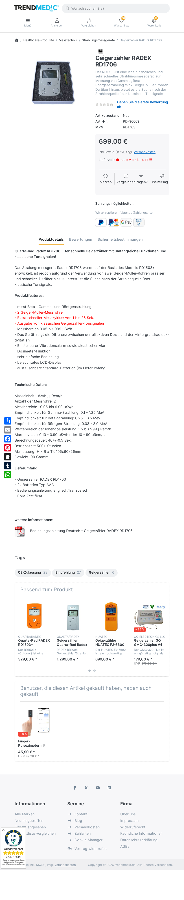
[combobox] (116, 8)
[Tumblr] (7, 465)
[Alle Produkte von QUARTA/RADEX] (100, 51)
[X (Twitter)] (86, 788)
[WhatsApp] (7, 474)
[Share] (7, 420)
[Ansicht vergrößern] (52, 86)
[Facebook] (7, 438)
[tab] (51, 239)
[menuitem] (33, 573)
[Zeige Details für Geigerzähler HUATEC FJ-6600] (111, 616)
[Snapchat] (7, 456)
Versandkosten (145, 152)
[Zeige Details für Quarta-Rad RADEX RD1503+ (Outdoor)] (34, 616)
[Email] (7, 429)
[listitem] (52, 86)
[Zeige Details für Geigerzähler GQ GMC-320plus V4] (150, 616)
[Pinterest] (7, 447)
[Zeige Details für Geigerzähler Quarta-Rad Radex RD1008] (72, 616)
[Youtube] (98, 788)
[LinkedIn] (109, 788)
